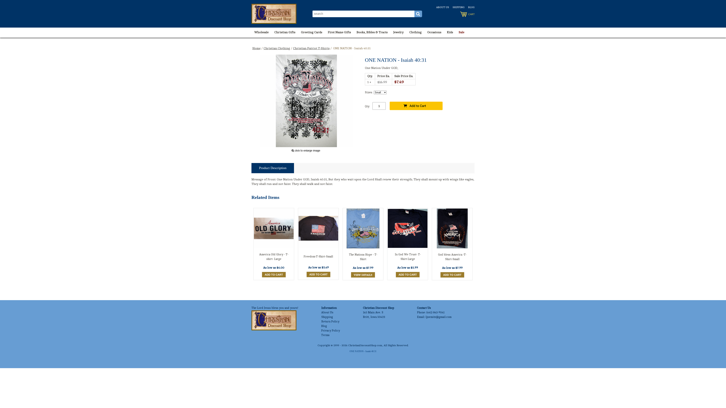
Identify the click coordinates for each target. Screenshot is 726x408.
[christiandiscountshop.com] (273, 14)
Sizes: (368, 92)
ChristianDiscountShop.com (365, 345)
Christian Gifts (284, 32)
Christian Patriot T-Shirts (311, 48)
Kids (450, 32)
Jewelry (398, 32)
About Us (442, 7)
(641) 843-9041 (435, 312)
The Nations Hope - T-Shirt (363, 257)
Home (256, 48)
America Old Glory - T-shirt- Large (273, 257)
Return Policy (330, 321)
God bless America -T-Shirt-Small (452, 257)
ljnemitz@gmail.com (438, 317)
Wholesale (261, 32)
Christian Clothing (277, 48)
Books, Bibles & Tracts (372, 32)
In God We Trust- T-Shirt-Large (408, 257)
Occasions (434, 32)
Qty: (367, 106)
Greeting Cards (311, 32)
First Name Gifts (339, 32)
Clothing (415, 32)
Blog (471, 7)
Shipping (459, 7)
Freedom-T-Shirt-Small (318, 256)
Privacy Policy (330, 330)
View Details (363, 275)
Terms (325, 335)
